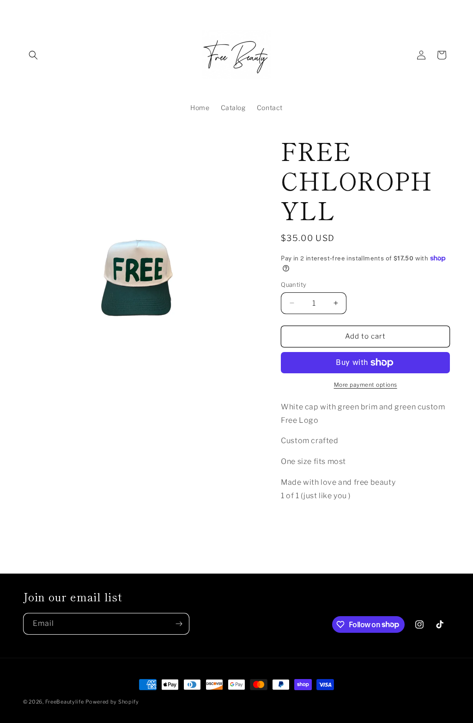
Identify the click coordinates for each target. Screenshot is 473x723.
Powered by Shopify (112, 701)
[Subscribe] (179, 624)
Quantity (293, 284)
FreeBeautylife (64, 701)
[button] (33, 55)
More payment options (365, 384)
